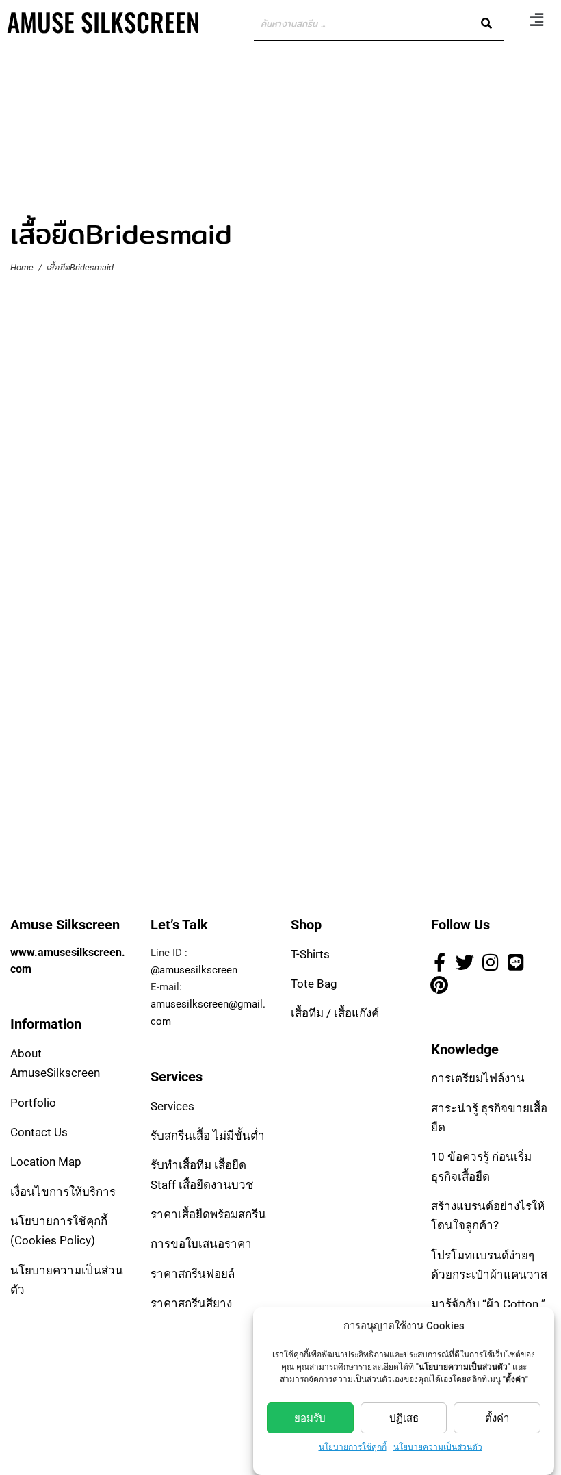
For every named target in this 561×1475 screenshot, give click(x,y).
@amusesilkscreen (194, 970)
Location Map (45, 1161)
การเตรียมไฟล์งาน (478, 1078)
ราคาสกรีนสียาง (191, 1303)
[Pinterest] (439, 984)
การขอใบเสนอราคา (201, 1243)
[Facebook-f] (439, 962)
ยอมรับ (310, 1418)
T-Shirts (310, 954)
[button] (536, 20)
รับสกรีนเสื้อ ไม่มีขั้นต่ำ (208, 1135)
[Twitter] (464, 962)
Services (172, 1106)
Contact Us (39, 1132)
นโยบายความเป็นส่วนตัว (437, 1447)
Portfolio (33, 1103)
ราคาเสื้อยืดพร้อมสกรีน (208, 1214)
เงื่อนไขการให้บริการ (63, 1191)
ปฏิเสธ (404, 1418)
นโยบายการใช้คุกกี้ (353, 1447)
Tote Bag (314, 983)
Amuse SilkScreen (103, 21)
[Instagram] (490, 962)
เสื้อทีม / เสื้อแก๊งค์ (335, 1013)
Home (22, 267)
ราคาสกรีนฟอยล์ (193, 1274)
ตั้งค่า (497, 1418)
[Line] (516, 962)
